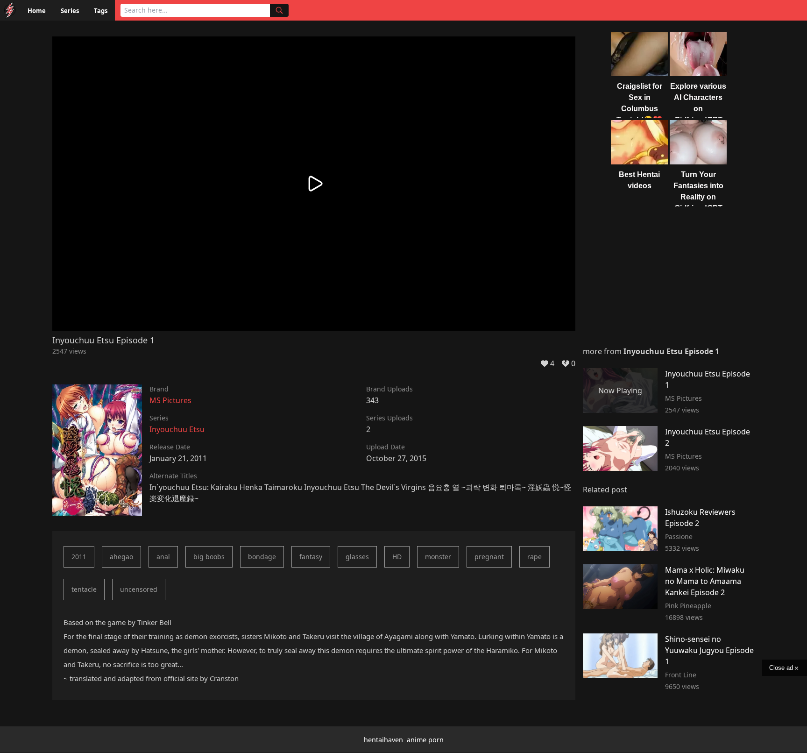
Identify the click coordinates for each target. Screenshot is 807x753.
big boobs (209, 556)
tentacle (84, 589)
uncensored (138, 589)
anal (163, 556)
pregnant (489, 556)
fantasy (310, 556)
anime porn (425, 739)
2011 (78, 556)
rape (534, 556)
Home (37, 11)
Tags (100, 11)
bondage (262, 556)
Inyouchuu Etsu (177, 429)
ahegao (121, 556)
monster (438, 556)
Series (70, 11)
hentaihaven (383, 739)
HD (397, 556)
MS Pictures (170, 400)
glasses (357, 556)
